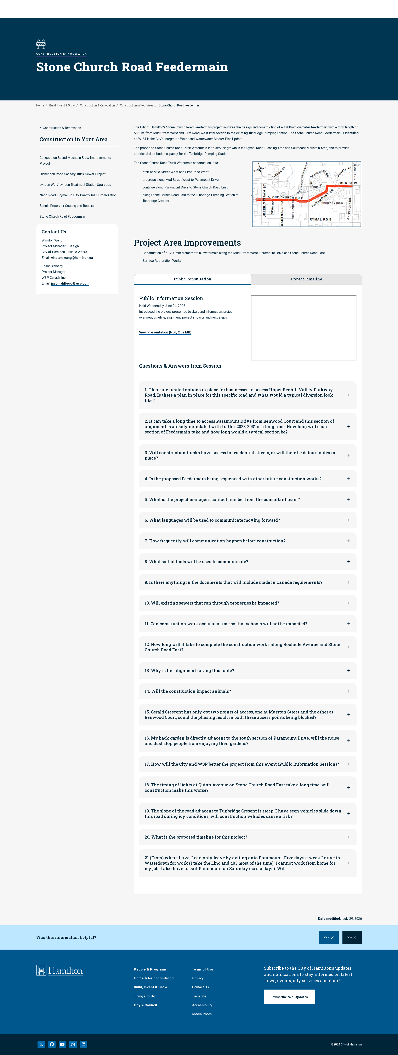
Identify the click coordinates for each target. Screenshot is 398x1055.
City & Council (145, 1005)
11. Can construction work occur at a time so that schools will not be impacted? (226, 623)
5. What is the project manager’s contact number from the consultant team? (222, 499)
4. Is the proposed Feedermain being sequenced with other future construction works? (233, 478)
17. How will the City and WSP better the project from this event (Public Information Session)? (242, 764)
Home (40, 105)
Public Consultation (192, 278)
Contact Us (200, 987)
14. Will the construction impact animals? (188, 691)
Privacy (198, 978)
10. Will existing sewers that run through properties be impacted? (212, 603)
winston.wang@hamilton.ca (71, 258)
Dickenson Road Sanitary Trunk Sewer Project (73, 174)
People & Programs (150, 969)
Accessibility (202, 1005)
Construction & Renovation (97, 105)
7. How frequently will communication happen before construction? (215, 540)
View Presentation (165, 332)
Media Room (202, 1014)
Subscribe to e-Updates (290, 997)
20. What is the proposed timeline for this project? (196, 837)
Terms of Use (202, 969)
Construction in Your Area (137, 105)
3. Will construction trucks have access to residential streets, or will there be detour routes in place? (240, 455)
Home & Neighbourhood (154, 978)
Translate (199, 996)
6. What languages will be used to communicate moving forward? (212, 520)
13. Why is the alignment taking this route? (189, 670)
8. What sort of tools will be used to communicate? (196, 561)
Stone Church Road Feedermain (62, 216)
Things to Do (144, 996)
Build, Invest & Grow (62, 105)
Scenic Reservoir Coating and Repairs (67, 206)
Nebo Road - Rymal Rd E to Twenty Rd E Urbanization (78, 195)
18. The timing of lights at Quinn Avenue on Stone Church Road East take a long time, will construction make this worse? (237, 787)
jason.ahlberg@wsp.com (70, 283)
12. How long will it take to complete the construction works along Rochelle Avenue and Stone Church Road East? (242, 647)
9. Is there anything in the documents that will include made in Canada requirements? (233, 582)
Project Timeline (306, 278)
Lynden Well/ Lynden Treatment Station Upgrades (75, 185)
